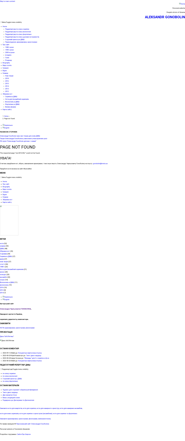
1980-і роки (9, 47)
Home (5, 26)
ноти (2, 243)
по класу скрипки (9, 373)
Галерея (5, 68)
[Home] (182, 4)
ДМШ (2, 249)
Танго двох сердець (33, 355)
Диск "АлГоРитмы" (7, 336)
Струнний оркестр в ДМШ (14, 39)
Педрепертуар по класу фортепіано (18, 34)
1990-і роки (9, 50)
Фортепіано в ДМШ (12, 104)
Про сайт (6, 45)
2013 (7, 89)
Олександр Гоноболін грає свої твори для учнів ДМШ (20, 136)
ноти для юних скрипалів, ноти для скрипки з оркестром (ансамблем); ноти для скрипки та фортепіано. (39, 413)
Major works (7, 65)
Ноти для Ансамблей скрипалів (17, 99)
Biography (6, 63)
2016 (7, 81)
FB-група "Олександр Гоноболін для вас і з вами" (18, 141)
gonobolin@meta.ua (100, 163)
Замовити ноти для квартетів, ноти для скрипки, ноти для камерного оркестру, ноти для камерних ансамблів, (41, 408)
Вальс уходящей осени (11, 398)
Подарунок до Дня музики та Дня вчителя (18, 400)
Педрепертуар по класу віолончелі (18, 32)
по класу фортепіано (10, 381)
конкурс (3, 274)
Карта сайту (7, 109)
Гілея (7, 58)
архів (2, 259)
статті (2, 264)
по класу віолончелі (10, 376)
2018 (7, 78)
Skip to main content (7, 1)
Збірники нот (7, 94)
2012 (7, 91)
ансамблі (3, 277)
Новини (5, 73)
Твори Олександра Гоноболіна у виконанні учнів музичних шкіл (23, 138)
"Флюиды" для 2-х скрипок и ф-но (36, 358)
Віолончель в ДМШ (12, 102)
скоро (2, 280)
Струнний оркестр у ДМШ (12, 379)
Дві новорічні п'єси (10, 395)
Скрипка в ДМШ (11, 96)
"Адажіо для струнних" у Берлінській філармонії (20, 390)
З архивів (3, 254)
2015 (7, 83)
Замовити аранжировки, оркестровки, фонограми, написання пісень (25, 419)
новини (2, 246)
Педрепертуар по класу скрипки (17, 29)
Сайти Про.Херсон (24, 434)
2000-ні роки (9, 52)
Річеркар (8, 60)
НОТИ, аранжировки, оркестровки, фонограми (17, 328)
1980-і (2, 267)
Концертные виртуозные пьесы (30, 353)
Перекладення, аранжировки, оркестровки (21, 42)
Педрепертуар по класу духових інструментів (22, 37)
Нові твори (9, 76)
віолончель (4, 285)
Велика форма (10, 107)
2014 (7, 86)
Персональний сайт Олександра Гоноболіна (32, 424)
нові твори (4, 262)
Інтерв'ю (8, 55)
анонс (2, 272)
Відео (5, 71)
